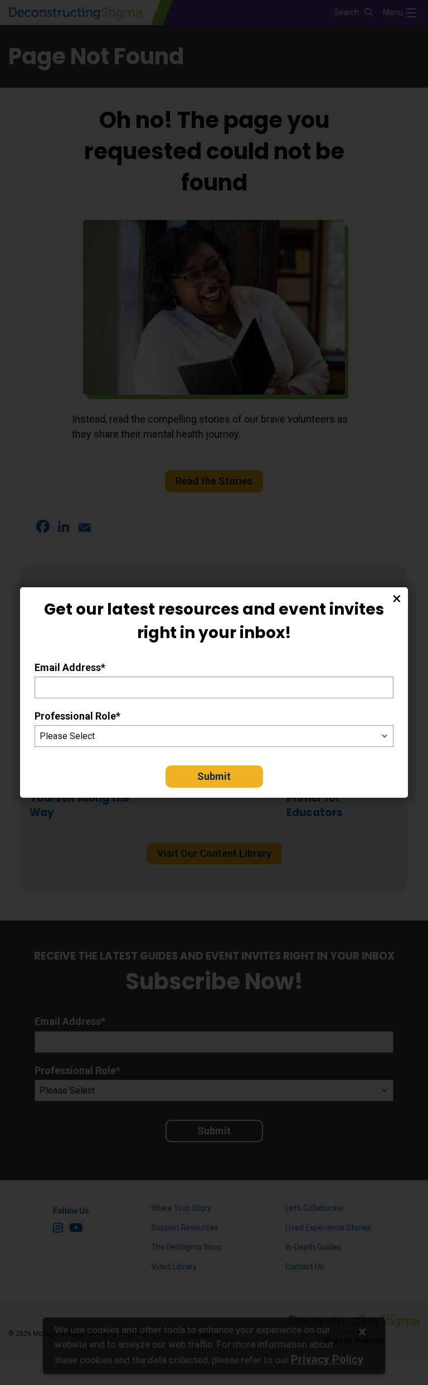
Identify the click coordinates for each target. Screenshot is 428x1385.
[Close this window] (397, 598)
